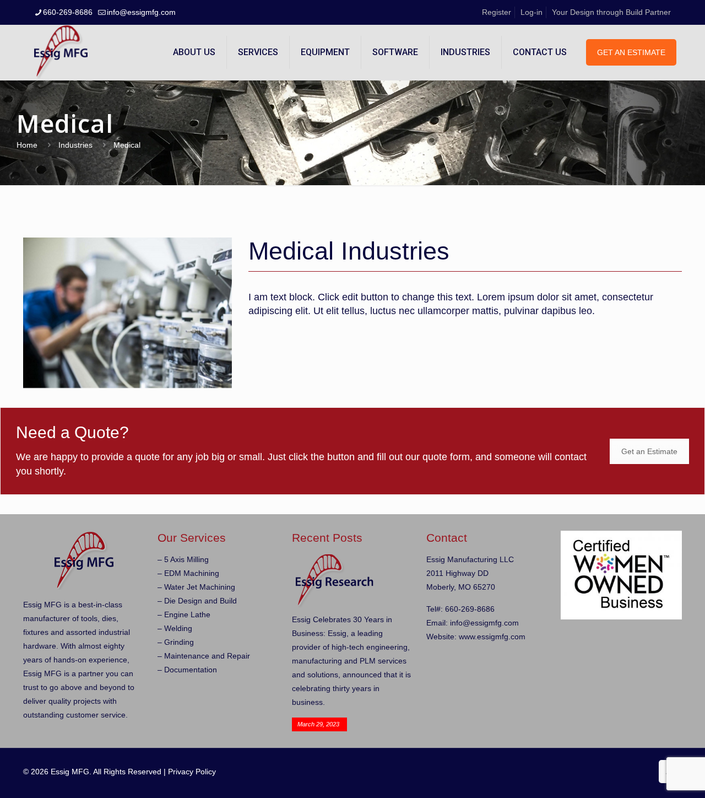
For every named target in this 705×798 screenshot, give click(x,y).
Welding (178, 628)
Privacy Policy (192, 771)
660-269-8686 (68, 12)
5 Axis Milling (186, 559)
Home (27, 145)
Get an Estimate (649, 451)
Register (496, 12)
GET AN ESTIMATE (631, 52)
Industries (75, 145)
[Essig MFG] (61, 52)
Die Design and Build (200, 600)
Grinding (179, 642)
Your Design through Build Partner (611, 12)
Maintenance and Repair (207, 655)
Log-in (531, 12)
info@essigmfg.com (141, 12)
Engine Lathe (187, 614)
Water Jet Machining (199, 587)
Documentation (190, 669)
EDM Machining (191, 573)
